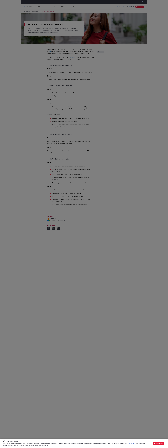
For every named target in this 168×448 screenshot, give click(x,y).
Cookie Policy (130, 443)
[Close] (165, 440)
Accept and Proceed (158, 443)
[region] (84, 443)
